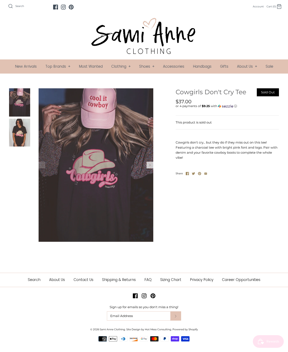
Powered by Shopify (185, 329)
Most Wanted (91, 66)
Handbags (202, 66)
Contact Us (83, 279)
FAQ (148, 279)
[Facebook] (55, 7)
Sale (269, 66)
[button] (206, 106)
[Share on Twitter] (193, 173)
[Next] (150, 165)
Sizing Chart (170, 279)
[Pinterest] (71, 7)
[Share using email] (205, 173)
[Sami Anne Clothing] (144, 20)
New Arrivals (26, 66)
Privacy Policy (201, 279)
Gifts (224, 66)
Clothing (121, 66)
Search (34, 279)
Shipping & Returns (119, 279)
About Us (247, 66)
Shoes (147, 66)
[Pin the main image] (199, 173)
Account (258, 6)
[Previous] (42, 165)
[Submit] (175, 316)
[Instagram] (63, 7)
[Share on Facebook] (187, 173)
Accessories (173, 66)
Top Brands (57, 66)
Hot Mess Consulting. (158, 329)
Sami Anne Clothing (112, 329)
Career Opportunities (241, 279)
